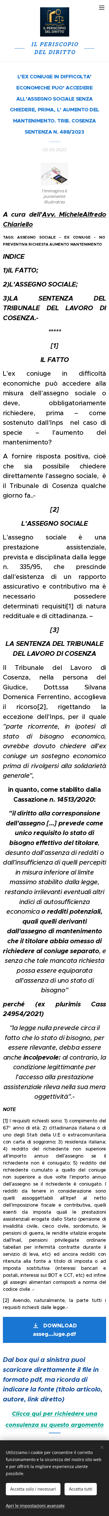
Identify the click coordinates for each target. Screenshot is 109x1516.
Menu (102, 7)
